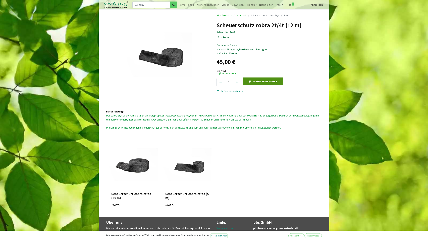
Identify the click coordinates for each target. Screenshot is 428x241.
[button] (263, 81)
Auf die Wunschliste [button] (232, 91)
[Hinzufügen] (237, 82)
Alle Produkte (224, 15)
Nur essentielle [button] (296, 235)
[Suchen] (173, 5)
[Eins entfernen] (221, 82)
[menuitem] (182, 4)
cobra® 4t (241, 15)
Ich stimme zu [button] (313, 235)
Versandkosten (225, 228)
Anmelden (317, 4)
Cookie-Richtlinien (219, 235)
